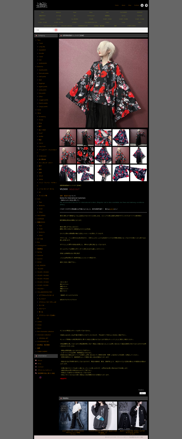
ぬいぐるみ (42, 130)
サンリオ (41, 305)
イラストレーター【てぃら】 (48, 302)
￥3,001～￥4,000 (123, 19)
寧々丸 (41, 312)
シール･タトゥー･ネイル (46, 189)
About (123, 5)
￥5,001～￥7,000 (42, 22)
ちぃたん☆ (42, 298)
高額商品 (107, 15)
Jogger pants (43, 100)
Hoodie (41, 53)
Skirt (40, 80)
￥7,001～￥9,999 (58, 22)
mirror (41, 143)
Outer (74, 12)
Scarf (40, 133)
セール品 (58, 15)
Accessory (42, 116)
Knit (40, 60)
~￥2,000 (91, 19)
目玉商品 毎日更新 (99, 26)
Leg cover (42, 146)
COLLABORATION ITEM (91, 22)
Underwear (42, 156)
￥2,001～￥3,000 (107, 19)
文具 (40, 172)
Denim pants (43, 103)
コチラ (112, 209)
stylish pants (43, 86)
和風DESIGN (42, 15)
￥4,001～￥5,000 (139, 19)
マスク (41, 176)
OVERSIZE (139, 12)
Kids (107, 12)
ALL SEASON (74, 19)
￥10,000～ (75, 22)
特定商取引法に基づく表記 (46, 373)
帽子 (40, 126)
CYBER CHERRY (131, 26)
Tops (42, 12)
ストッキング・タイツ (46, 163)
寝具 (40, 169)
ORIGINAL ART (43, 338)
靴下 (40, 166)
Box (75, 15)
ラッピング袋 (43, 195)
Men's (139, 22)
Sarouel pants (43, 73)
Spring (123, 15)
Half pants (42, 76)
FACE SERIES (123, 12)
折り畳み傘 (42, 159)
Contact (136, 5)
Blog (129, 5)
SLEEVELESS (43, 63)
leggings (42, 83)
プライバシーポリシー (45, 370)
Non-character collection (50, 26)
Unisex (123, 22)
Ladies (107, 22)
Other (91, 12)
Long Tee (42, 46)
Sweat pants (43, 70)
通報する (142, 393)
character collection (66, 26)
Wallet (41, 136)
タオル (41, 179)
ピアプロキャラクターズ (46, 295)
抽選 (115, 26)
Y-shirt (41, 56)
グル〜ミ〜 (42, 308)
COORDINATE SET (83, 26)
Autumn (42, 19)
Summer (139, 15)
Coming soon (91, 15)
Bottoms (58, 12)
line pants (42, 93)
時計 (40, 140)
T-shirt (41, 43)
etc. (40, 192)
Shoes (41, 120)
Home (117, 5)
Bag (40, 123)
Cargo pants (43, 106)
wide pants (42, 90)
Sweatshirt (42, 50)
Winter (58, 19)
